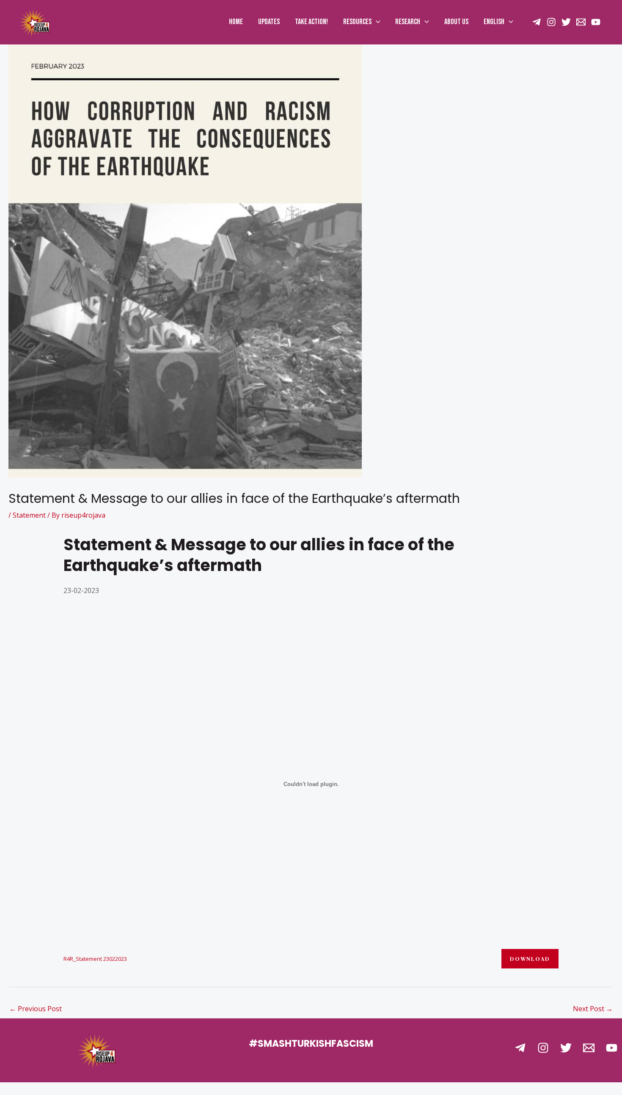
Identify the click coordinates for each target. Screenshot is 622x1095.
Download (530, 958)
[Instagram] (551, 22)
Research (407, 21)
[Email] (581, 22)
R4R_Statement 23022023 (95, 959)
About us (456, 21)
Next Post (593, 1008)
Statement (29, 515)
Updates (269, 21)
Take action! (311, 21)
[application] (376, 22)
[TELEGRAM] (536, 22)
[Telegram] (520, 1047)
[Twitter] (566, 22)
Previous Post (35, 1008)
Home (236, 21)
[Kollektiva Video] (596, 22)
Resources (357, 21)
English (494, 21)
